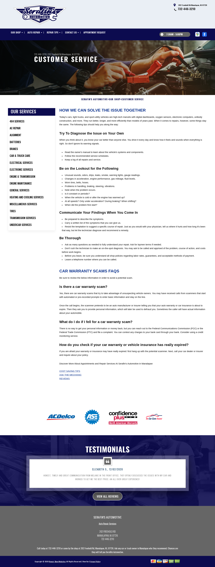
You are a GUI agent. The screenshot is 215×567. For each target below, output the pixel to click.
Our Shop (16, 32)
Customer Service (132, 99)
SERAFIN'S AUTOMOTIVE (94, 99)
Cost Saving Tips (69, 371)
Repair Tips (52, 32)
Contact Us (71, 32)
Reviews (64, 378)
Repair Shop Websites (57, 561)
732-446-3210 (186, 8)
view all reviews (107, 496)
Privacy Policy (94, 561)
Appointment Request (94, 32)
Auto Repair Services (107, 523)
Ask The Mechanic (70, 375)
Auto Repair (33, 32)
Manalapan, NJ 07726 (71, 54)
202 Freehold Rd (54, 54)
